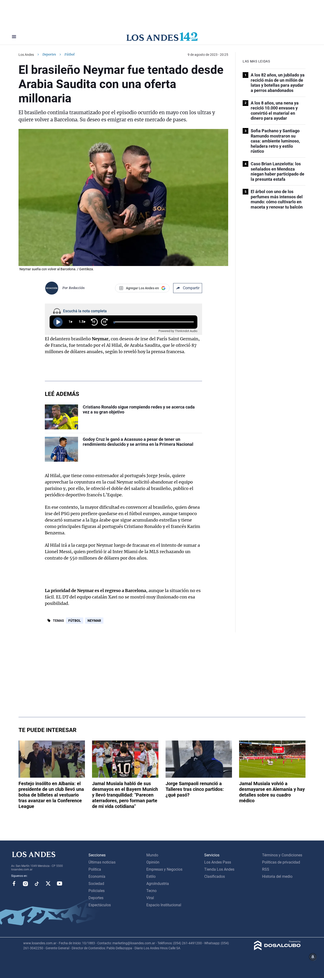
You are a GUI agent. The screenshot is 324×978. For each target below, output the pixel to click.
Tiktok (37, 883)
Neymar (94, 620)
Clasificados (214, 876)
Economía (96, 876)
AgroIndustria (157, 883)
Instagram (25, 883)
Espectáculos (99, 905)
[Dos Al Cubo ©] (277, 949)
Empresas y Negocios (164, 869)
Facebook (14, 883)
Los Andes (26, 55)
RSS (265, 869)
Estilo (151, 876)
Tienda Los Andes (219, 869)
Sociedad (96, 883)
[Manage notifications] (313, 957)
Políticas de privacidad (281, 862)
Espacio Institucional (163, 905)
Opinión (152, 862)
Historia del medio (277, 876)
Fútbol (74, 620)
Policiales (96, 890)
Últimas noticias (102, 862)
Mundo (152, 855)
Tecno (151, 890)
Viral (150, 898)
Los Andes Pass (217, 862)
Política (94, 869)
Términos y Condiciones (282, 855)
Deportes (49, 54)
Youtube (59, 883)
